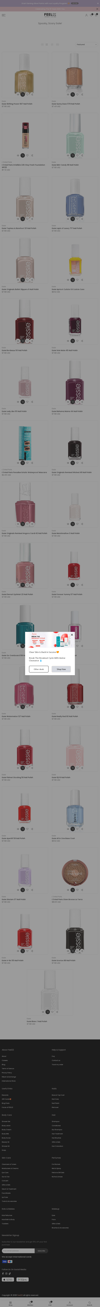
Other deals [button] (39, 669)
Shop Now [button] (61, 669)
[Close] (72, 635)
